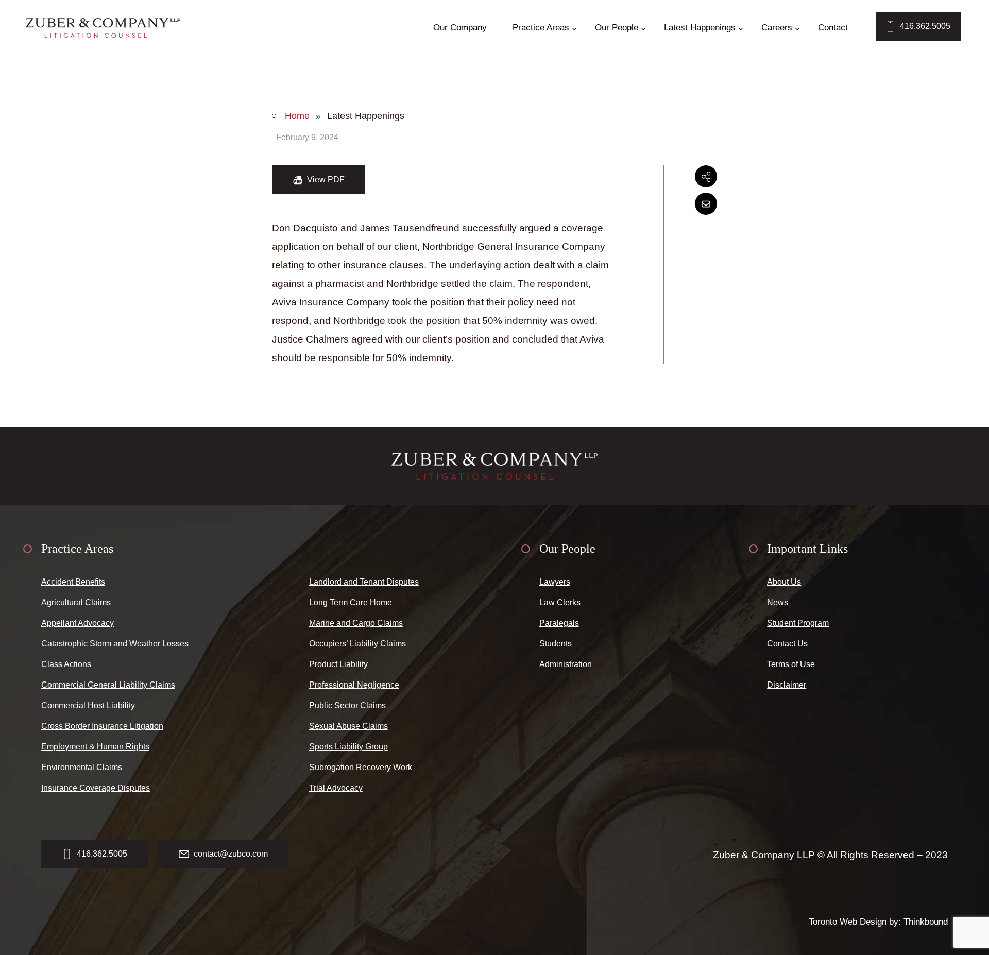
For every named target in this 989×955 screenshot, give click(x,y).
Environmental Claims (81, 767)
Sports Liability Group (348, 746)
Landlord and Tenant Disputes (364, 581)
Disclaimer (786, 684)
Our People (616, 27)
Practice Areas (541, 27)
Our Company (460, 27)
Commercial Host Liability (88, 705)
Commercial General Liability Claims (108, 684)
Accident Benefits (73, 581)
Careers (776, 27)
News (777, 602)
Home (297, 116)
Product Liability (338, 664)
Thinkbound (925, 922)
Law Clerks (560, 602)
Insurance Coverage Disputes (95, 787)
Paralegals (559, 623)
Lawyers (554, 581)
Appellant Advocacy (77, 623)
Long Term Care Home (350, 602)
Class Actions (66, 664)
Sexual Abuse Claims (348, 726)
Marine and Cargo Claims (356, 623)
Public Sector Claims (347, 705)
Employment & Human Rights (95, 746)
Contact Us (787, 643)
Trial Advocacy (336, 787)
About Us (784, 581)
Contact (833, 27)
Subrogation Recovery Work (360, 767)
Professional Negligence (354, 684)
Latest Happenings (700, 27)
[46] (103, 28)
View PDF (325, 179)
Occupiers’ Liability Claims (357, 643)
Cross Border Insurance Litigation (102, 726)
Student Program (798, 623)
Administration (565, 664)
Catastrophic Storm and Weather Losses (115, 643)
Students (555, 643)
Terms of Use (791, 664)
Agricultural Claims (76, 602)
